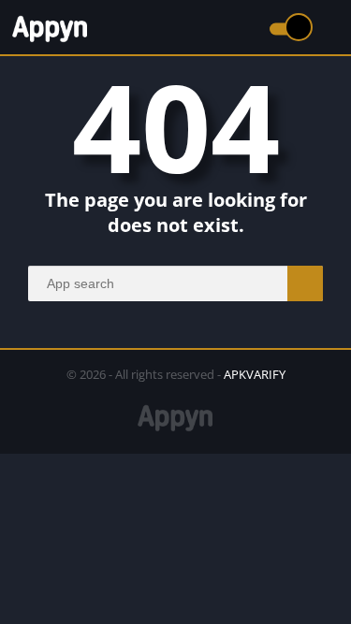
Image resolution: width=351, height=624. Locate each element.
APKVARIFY (254, 374)
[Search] (305, 283)
